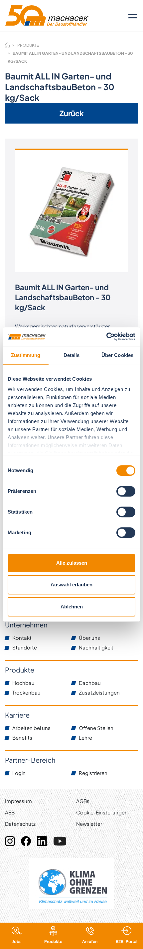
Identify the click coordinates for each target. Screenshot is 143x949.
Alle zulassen (71, 563)
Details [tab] (72, 355)
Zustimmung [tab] (26, 355)
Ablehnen (72, 606)
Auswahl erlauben (71, 584)
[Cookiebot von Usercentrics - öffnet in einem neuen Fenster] (106, 336)
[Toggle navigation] (133, 16)
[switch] (125, 491)
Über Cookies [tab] (117, 355)
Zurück (72, 113)
